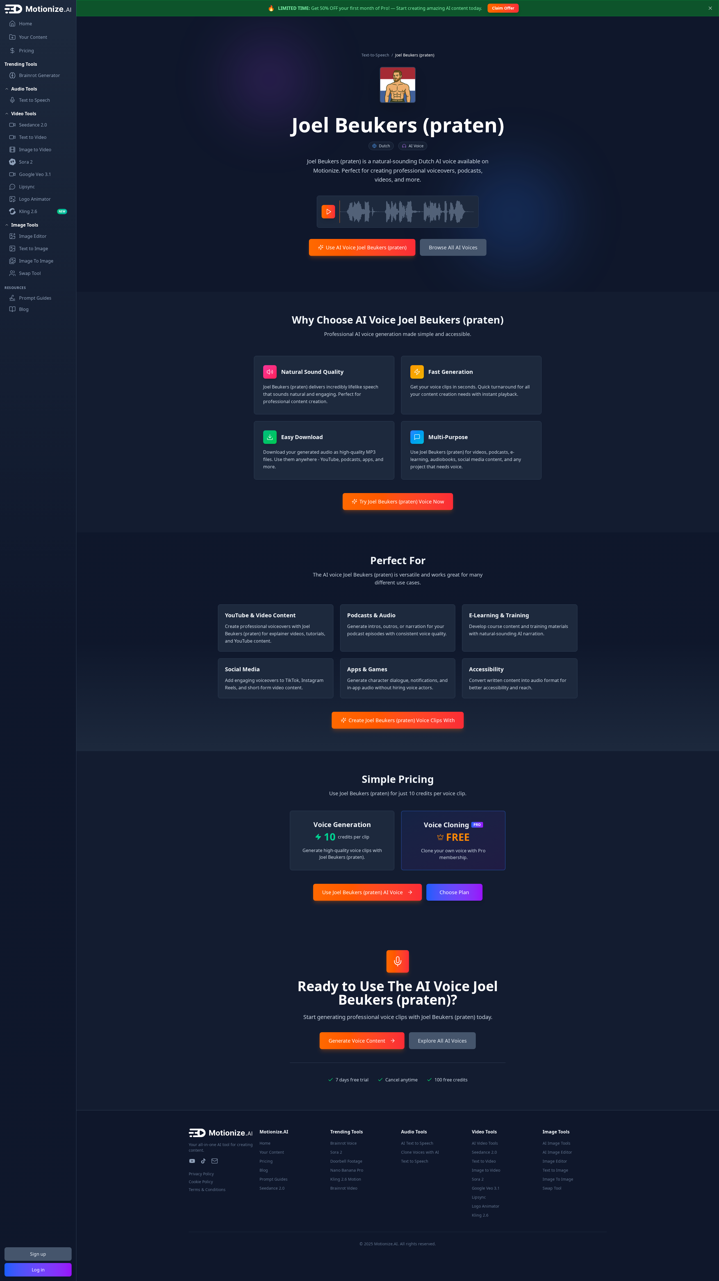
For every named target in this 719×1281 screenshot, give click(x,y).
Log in (38, 1270)
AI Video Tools (485, 1143)
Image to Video (486, 1170)
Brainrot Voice (343, 1143)
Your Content (272, 1152)
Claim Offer (503, 8)
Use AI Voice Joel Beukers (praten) (366, 247)
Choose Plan (454, 892)
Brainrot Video (343, 1188)
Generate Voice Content (357, 1040)
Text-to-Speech (375, 55)
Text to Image (555, 1170)
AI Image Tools (556, 1143)
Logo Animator (485, 1206)
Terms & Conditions (207, 1189)
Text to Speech (414, 1161)
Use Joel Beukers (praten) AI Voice (362, 892)
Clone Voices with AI (420, 1152)
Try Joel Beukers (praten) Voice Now (402, 501)
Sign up (38, 1254)
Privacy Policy (201, 1173)
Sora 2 (336, 1152)
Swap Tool (552, 1188)
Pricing (266, 1161)
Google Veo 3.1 (486, 1188)
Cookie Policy (201, 1181)
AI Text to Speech (417, 1143)
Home (265, 1143)
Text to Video (484, 1161)
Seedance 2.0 (272, 1188)
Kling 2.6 (480, 1215)
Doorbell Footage (346, 1161)
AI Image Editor (557, 1152)
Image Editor (555, 1161)
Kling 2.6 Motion (345, 1179)
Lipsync (479, 1197)
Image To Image (558, 1179)
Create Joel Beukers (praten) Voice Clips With (402, 720)
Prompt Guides (274, 1179)
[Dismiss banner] (710, 8)
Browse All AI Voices (453, 247)
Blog (264, 1170)
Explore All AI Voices (442, 1040)
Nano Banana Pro (346, 1170)
